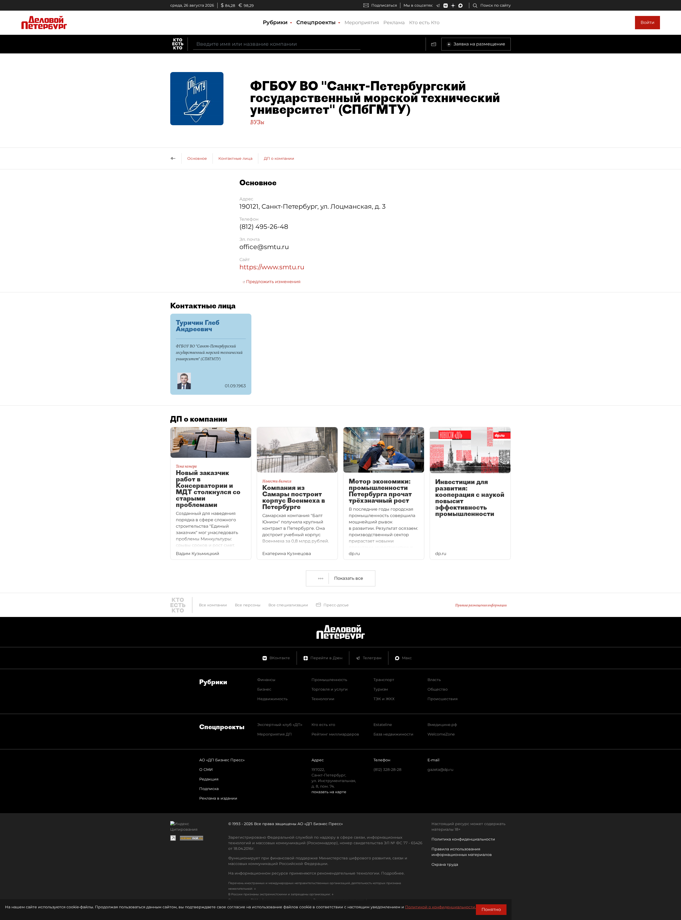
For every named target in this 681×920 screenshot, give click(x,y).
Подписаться (384, 5)
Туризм (380, 689)
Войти (647, 22)
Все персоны (247, 605)
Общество (437, 689)
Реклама (394, 23)
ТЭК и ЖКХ (384, 698)
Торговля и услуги (330, 689)
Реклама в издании (218, 798)
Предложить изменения (273, 281)
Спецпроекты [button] (316, 22)
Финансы (266, 679)
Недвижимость (272, 698)
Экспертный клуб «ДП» (279, 724)
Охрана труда (444, 864)
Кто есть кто (323, 724)
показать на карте (329, 791)
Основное (197, 158)
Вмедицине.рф (442, 724)
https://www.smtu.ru (271, 267)
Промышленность (329, 679)
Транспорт (383, 679)
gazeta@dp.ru (440, 769)
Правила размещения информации (481, 605)
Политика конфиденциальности (463, 839)
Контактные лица (235, 158)
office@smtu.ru (264, 247)
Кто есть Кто (424, 23)
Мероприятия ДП (274, 734)
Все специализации (288, 605)
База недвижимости (393, 734)
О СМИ (206, 769)
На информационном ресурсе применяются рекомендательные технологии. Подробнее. (316, 873)
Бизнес (264, 689)
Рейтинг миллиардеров (335, 734)
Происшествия (442, 698)
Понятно (491, 909)
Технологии (323, 698)
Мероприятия (361, 23)
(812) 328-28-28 (387, 769)
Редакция (208, 779)
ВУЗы (257, 122)
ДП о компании (279, 158)
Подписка (209, 788)
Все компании (213, 605)
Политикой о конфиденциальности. (440, 907)
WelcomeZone (441, 734)
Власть (434, 679)
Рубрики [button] (276, 22)
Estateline (382, 724)
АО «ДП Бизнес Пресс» (222, 760)
